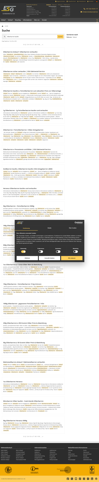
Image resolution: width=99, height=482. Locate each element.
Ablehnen (27, 258)
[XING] (88, 479)
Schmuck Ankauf (20, 452)
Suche (6, 26)
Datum (75, 37)
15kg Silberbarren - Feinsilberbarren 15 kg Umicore (22, 284)
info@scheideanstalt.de (90, 12)
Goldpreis (48, 4)
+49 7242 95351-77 (91, 9)
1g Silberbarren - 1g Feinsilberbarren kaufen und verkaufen (25, 110)
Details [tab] (49, 228)
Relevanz (69, 37)
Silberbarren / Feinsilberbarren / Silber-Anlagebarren (23, 130)
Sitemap (70, 450)
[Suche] (97, 20)
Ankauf (3, 20)
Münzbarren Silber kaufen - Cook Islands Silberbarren (23, 401)
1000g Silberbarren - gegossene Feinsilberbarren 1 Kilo (23, 304)
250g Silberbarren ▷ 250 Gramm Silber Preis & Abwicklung (24, 323)
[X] (72, 479)
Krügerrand (53, 457)
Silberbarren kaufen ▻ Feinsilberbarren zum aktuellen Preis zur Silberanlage (32, 91)
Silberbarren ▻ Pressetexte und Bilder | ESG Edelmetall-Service (27, 149)
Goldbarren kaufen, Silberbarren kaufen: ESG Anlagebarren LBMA (27, 169)
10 (39, 44)
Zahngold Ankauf (20, 454)
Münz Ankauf (19, 450)
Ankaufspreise (82, 1)
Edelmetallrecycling (40, 456)
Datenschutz (71, 454)
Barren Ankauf (20, 457)
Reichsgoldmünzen (39, 459)
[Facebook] (68, 479)
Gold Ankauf (4, 450)
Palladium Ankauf (5, 456)
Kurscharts (86, 457)
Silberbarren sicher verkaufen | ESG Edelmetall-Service (24, 71)
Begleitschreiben (61, 1)
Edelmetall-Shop (87, 459)
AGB (69, 457)
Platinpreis (60, 4)
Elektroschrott (19, 456)
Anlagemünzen (38, 457)
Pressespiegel (71, 459)
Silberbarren (38, 454)
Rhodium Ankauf (5, 457)
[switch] (41, 251)
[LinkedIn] (92, 479)
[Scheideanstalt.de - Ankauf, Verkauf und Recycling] (3, 26)
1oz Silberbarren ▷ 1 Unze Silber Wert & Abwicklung (22, 265)
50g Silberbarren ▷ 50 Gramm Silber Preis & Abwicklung (24, 343)
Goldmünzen (53, 450)
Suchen (60, 36)
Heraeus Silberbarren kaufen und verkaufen (20, 188)
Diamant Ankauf (5, 459)
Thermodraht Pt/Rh (21, 459)
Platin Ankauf (4, 454)
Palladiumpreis (67, 4)
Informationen (27, 20)
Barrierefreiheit (87, 454)
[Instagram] (84, 479)
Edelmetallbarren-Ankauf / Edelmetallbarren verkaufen (24, 362)
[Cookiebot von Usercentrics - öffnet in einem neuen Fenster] (76, 223)
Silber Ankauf (4, 452)
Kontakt (44, 20)
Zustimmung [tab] (26, 228)
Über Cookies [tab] (72, 228)
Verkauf (10, 20)
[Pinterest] (80, 479)
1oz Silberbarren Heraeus (12, 382)
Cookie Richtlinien (72, 456)
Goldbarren (38, 450)
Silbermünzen (53, 454)
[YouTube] (76, 479)
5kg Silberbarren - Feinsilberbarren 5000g (18, 206)
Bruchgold (52, 456)
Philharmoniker (54, 459)
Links (69, 452)
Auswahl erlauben (49, 258)
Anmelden (90, 1)
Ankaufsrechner (72, 1)
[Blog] (96, 479)
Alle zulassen (71, 258)
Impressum (86, 452)
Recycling (18, 20)
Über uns (37, 20)
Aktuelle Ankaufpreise (32, 4)
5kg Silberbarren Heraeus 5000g (15, 421)
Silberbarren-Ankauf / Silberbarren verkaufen (20, 52)
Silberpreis (54, 4)
